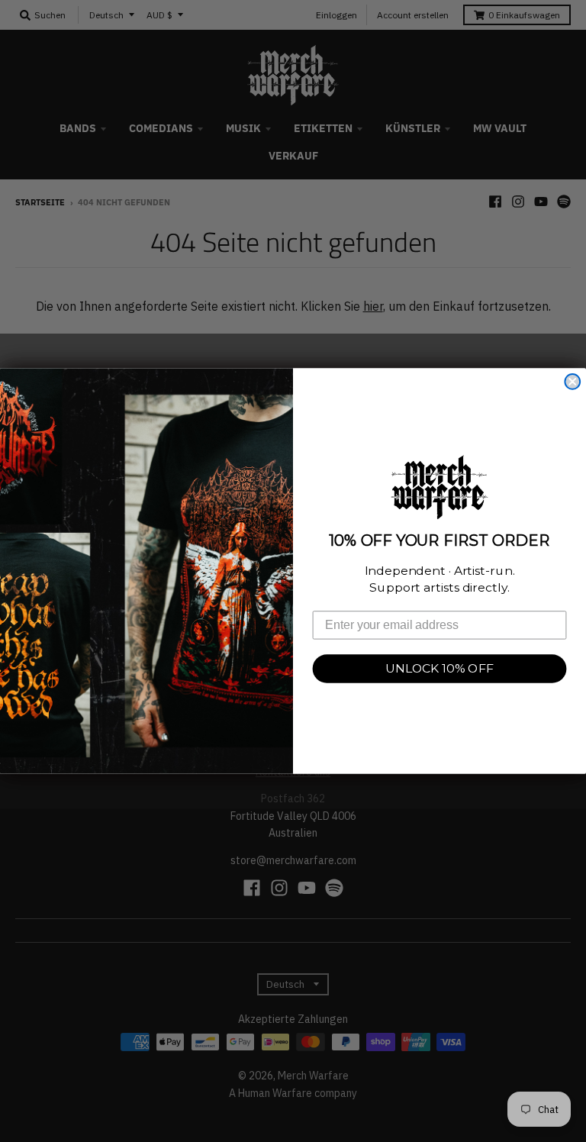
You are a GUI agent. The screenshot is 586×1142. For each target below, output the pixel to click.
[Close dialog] (572, 381)
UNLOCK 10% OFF (439, 668)
